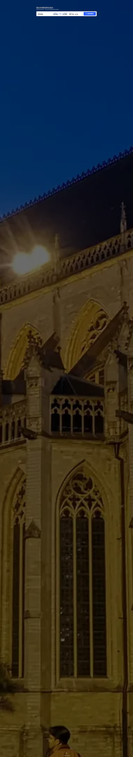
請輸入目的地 (40, 13)
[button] (111, 2)
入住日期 (54, 13)
